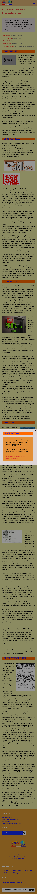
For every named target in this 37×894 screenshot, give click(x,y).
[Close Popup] (36, 431)
